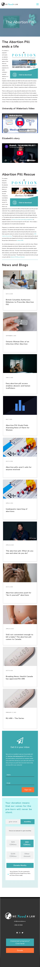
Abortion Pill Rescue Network (18, 257)
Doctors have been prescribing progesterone (22, 219)
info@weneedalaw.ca (19, 921)
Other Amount (27, 855)
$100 (13, 855)
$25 (13, 843)
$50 (27, 843)
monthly (27, 822)
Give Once (13, 822)
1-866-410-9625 (18, 925)
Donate (20, 865)
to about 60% (20, 240)
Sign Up (28, 790)
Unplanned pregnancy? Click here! (20, 942)
